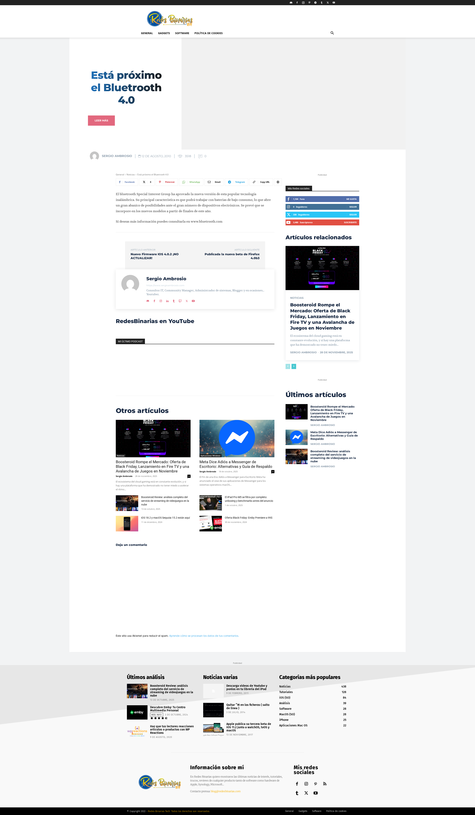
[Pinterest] (309, 2)
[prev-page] (288, 366)
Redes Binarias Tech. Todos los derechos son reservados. (179, 811)
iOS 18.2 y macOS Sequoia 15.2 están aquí (165, 517)
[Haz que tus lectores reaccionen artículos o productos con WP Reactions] (137, 731)
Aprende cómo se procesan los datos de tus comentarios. (204, 635)
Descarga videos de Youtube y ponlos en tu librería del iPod (246, 687)
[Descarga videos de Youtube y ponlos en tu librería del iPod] (213, 691)
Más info (156, 715)
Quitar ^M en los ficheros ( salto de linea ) (247, 706)
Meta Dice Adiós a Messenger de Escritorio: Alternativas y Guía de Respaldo (235, 464)
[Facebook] (297, 2)
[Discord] (291, 2)
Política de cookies (208, 33)
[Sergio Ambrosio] (95, 156)
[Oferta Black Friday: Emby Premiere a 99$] (210, 524)
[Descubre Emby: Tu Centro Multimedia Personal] (137, 712)
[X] (327, 2)
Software (182, 33)
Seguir (353, 206)
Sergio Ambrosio (117, 156)
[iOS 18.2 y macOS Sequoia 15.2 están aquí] (127, 524)
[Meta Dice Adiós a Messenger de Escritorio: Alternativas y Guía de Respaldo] (236, 438)
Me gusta (351, 199)
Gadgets (164, 33)
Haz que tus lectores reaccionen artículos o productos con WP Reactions (172, 730)
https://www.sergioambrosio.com (165, 285)
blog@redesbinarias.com (226, 791)
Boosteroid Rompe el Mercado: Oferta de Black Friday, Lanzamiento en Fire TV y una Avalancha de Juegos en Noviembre (152, 466)
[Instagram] (303, 2)
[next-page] (293, 366)
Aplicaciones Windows (210, 455)
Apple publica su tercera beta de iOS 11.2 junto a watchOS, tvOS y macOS (248, 727)
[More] (278, 182)
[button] (332, 33)
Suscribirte (350, 222)
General (147, 33)
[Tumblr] (321, 2)
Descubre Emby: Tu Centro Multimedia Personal (167, 708)
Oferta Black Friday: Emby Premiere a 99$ (248, 517)
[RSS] (325, 784)
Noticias (131, 174)
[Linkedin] (167, 300)
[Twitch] (180, 300)
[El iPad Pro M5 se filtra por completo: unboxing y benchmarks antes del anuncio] (210, 503)
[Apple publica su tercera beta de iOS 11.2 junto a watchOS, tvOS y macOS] (213, 729)
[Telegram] (315, 2)
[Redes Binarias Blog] (159, 782)
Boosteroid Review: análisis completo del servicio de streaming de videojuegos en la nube (165, 501)
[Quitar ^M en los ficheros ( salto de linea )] (213, 710)
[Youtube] (334, 2)
